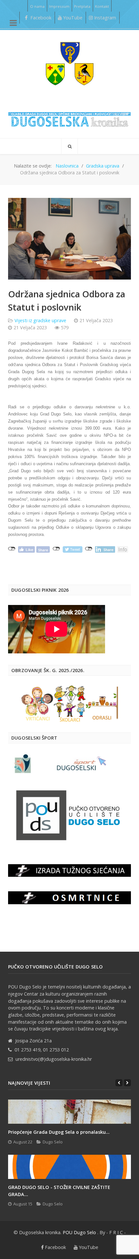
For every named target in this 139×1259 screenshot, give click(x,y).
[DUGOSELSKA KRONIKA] (69, 117)
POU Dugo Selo (79, 1232)
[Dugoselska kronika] (69, 63)
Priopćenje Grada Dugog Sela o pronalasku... (59, 1132)
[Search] (69, 146)
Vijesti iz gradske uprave (40, 320)
